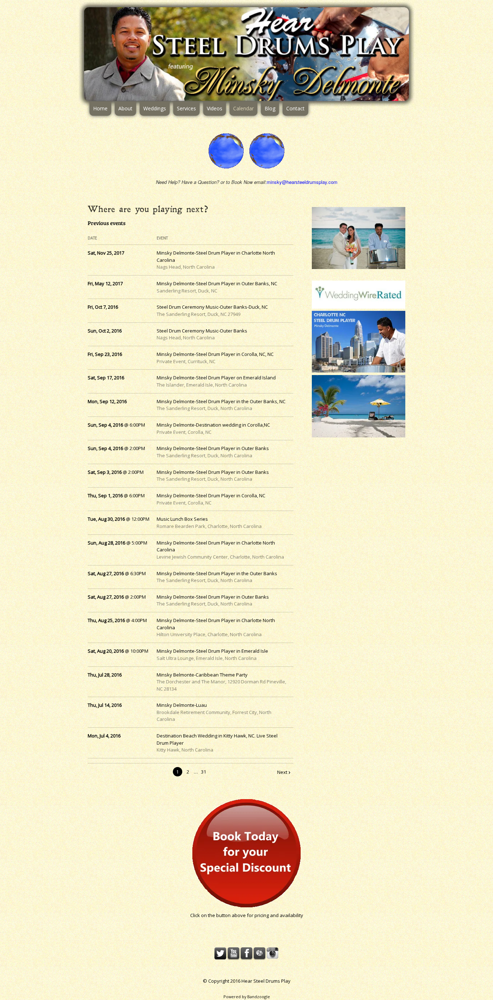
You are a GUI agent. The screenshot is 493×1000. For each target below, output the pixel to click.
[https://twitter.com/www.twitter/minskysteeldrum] (220, 953)
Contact (295, 108)
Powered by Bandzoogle (246, 996)
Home (100, 108)
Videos (214, 108)
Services (186, 108)
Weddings (154, 108)
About (125, 108)
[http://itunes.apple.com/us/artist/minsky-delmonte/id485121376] (259, 953)
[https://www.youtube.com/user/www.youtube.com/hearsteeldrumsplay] (233, 953)
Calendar (243, 108)
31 (203, 771)
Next (282, 772)
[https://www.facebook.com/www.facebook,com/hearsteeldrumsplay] (246, 953)
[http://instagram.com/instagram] (272, 953)
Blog (270, 108)
